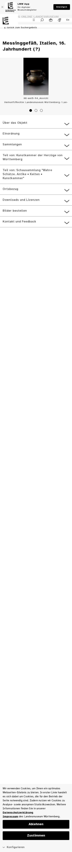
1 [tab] (31, 111)
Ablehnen (36, 824)
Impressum (10, 816)
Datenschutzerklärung (18, 812)
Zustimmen (36, 835)
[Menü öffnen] (33, 20)
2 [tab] (36, 111)
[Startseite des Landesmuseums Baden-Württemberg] (9, 22)
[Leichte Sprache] (50, 20)
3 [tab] (42, 111)
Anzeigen (61, 7)
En (67, 20)
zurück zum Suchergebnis (22, 27)
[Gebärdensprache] (59, 20)
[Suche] (42, 20)
